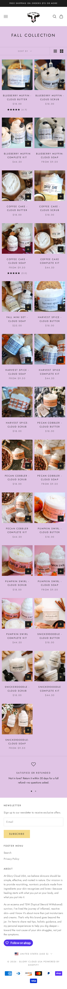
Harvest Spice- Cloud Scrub (17, 424)
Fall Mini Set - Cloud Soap (17, 319)
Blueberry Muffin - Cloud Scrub (50, 97)
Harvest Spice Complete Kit (49, 371)
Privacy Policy (11, 859)
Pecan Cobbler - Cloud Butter (49, 424)
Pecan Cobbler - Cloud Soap (49, 477)
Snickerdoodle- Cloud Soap (17, 741)
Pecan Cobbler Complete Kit (17, 530)
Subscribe (17, 834)
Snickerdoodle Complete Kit (49, 688)
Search (7, 853)
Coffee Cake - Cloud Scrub (49, 208)
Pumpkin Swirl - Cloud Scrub (17, 583)
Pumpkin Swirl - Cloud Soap (50, 583)
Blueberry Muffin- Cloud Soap (50, 155)
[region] (33, 773)
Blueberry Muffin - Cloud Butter (17, 97)
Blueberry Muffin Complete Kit (17, 155)
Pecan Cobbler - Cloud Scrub (17, 477)
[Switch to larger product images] (55, 51)
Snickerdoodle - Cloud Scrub (17, 688)
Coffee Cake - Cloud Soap (17, 261)
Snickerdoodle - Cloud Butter (49, 636)
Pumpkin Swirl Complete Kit (17, 636)
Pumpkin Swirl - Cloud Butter (50, 530)
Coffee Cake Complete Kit (50, 261)
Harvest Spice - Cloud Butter (50, 319)
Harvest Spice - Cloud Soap (17, 371)
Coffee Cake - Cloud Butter (17, 208)
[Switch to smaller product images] (61, 51)
